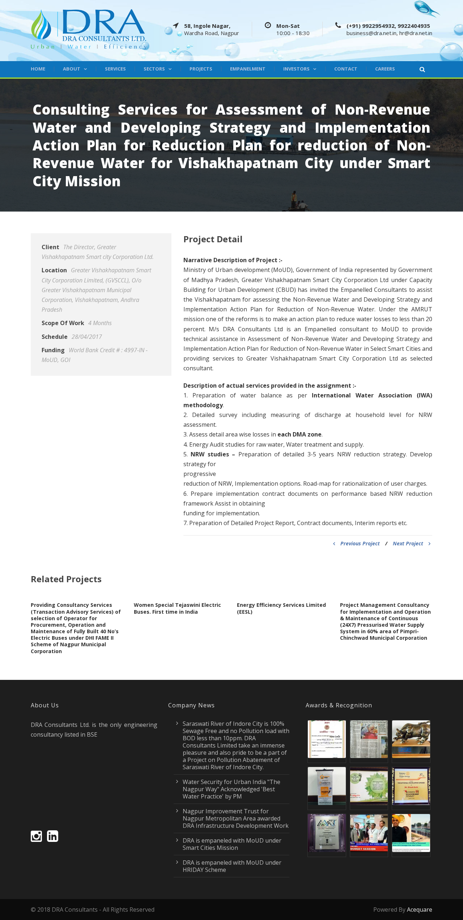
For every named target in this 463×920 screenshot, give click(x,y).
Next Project (408, 543)
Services (115, 69)
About (71, 69)
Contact (345, 69)
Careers (385, 69)
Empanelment (248, 69)
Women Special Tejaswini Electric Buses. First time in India (177, 608)
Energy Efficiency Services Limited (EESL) (281, 608)
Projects (201, 69)
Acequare (419, 909)
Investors (296, 69)
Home (38, 69)
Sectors (154, 69)
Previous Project (360, 543)
